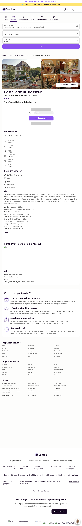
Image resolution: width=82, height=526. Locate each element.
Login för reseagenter (71, 467)
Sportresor (31, 391)
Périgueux (25, 55)
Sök (41, 46)
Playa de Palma (7, 367)
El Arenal (31, 375)
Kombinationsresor (34, 386)
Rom (3, 370)
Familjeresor (32, 395)
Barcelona (31, 367)
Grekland (57, 348)
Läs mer (7, 191)
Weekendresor (59, 388)
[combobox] (39, 27)
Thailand (57, 351)
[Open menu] (78, 9)
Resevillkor (7, 466)
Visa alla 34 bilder (69, 85)
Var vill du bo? (8, 25)
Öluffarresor (32, 388)
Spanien (4, 346)
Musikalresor (58, 395)
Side (55, 375)
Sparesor (57, 391)
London (56, 367)
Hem (4, 55)
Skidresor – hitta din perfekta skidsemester (11, 392)
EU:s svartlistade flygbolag (14, 475)
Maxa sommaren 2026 (9, 383)
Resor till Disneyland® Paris (10, 388)
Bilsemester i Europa (8, 395)
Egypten (5, 356)
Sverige (30, 351)
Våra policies (73, 475)
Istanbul (4, 375)
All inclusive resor (7, 386)
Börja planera (41, 118)
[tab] (6, 18)
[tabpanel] (41, 36)
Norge (30, 356)
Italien (4, 348)
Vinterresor (57, 383)
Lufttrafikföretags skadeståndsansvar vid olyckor (46, 475)
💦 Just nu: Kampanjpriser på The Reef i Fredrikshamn (41, 4)
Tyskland (5, 351)
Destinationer (56, 466)
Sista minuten (32, 383)
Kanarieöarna (58, 353)
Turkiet (56, 346)
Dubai (30, 372)
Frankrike (14, 55)
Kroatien (57, 356)
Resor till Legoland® (60, 386)
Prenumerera (59, 511)
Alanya (4, 364)
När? (5, 32)
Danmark (31, 346)
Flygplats (31, 113)
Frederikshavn (58, 370)
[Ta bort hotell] (77, 26)
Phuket (30, 370)
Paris (55, 364)
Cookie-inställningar (43, 491)
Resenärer (8, 39)
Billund (30, 364)
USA (3, 353)
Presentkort (74, 481)
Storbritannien (32, 353)
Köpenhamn (58, 372)
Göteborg (5, 372)
